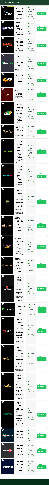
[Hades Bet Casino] (7, 45)
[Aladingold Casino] (7, 358)
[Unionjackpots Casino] (7, 288)
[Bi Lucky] (7, 435)
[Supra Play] (7, 451)
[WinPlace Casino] (7, 13)
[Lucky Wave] (7, 63)
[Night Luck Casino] (7, 131)
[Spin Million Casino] (7, 113)
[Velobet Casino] (7, 151)
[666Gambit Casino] (7, 225)
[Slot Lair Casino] (7, 80)
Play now (41, 13)
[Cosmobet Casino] (7, 176)
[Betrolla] (7, 467)
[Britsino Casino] (7, 28)
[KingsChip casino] (7, 386)
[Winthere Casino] (7, 265)
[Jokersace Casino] (7, 331)
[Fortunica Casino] (8, 309)
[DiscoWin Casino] (7, 246)
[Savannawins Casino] (7, 414)
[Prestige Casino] (7, 94)
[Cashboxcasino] (7, 201)
